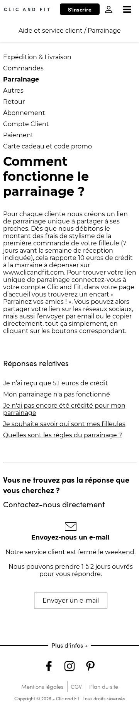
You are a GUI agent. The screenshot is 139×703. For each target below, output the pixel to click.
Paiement (18, 135)
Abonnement (24, 113)
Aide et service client (51, 30)
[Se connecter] (108, 9)
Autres (13, 90)
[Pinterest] (90, 666)
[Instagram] (69, 666)
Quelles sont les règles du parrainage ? (62, 435)
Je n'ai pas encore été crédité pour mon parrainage (64, 409)
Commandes (23, 68)
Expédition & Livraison (37, 57)
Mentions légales (42, 686)
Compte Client (26, 124)
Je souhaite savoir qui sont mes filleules (64, 424)
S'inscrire (80, 9)
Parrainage (104, 30)
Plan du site (103, 686)
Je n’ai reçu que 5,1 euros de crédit (55, 383)
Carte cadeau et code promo (47, 146)
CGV (76, 686)
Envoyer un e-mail (70, 600)
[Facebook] (48, 666)
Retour (14, 101)
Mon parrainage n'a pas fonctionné (56, 394)
